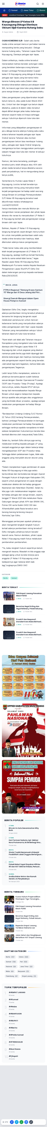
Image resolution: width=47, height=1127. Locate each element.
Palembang (11, 976)
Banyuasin (23, 971)
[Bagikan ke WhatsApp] (21, 1122)
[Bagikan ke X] (17, 1122)
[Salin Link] (31, 1122)
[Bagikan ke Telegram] (26, 1122)
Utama (23, 957)
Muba (9, 971)
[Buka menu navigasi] (3, 3)
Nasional (11, 966)
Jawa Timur (26, 966)
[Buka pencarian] (37, 4)
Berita (5, 578)
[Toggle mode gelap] (43, 4)
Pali (23, 962)
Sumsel (14, 578)
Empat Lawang (29, 976)
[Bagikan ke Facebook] (12, 1122)
